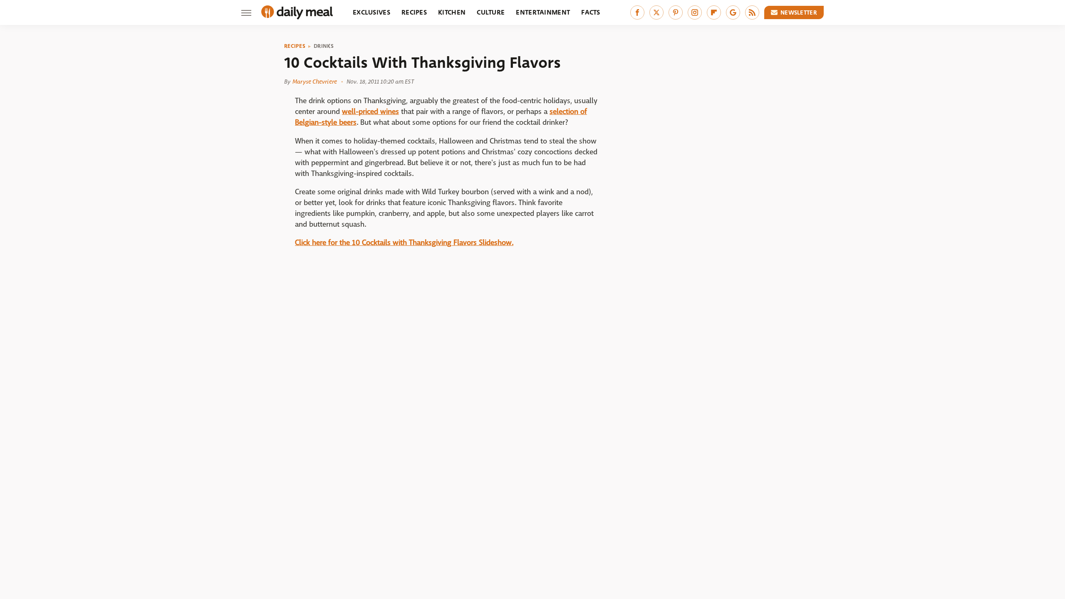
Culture (491, 12)
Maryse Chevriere (314, 81)
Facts (590, 12)
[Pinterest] (676, 12)
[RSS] (752, 12)
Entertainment (543, 12)
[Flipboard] (714, 12)
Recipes (414, 12)
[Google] (733, 12)
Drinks (324, 46)
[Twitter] (656, 12)
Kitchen (452, 12)
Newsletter (798, 12)
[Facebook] (637, 12)
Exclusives (371, 12)
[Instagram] (695, 12)
